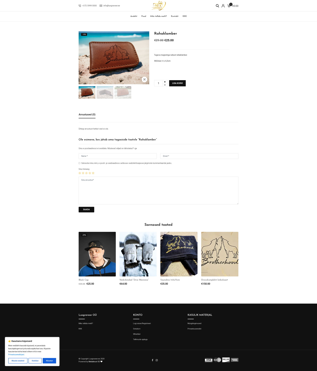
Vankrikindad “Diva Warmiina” (134, 280)
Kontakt (174, 16)
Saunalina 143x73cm (170, 280)
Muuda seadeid (18, 361)
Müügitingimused (194, 323)
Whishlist (136, 334)
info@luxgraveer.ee (111, 5)
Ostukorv (136, 329)
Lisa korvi (177, 83)
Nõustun (49, 361)
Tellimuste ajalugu (140, 339)
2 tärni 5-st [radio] (83, 173)
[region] (32, 351)
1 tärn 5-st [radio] (80, 173)
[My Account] (223, 5)
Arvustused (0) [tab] (87, 114)
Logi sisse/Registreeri (142, 323)
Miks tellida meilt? (158, 16)
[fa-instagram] (157, 360)
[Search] (217, 5)
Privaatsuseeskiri (194, 329)
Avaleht (133, 16)
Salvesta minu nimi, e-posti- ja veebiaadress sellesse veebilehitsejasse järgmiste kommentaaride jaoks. (126, 163)
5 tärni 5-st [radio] (93, 173)
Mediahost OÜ (95, 361)
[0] (228, 5)
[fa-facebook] (152, 360)
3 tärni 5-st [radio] (86, 173)
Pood (143, 16)
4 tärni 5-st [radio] (90, 173)
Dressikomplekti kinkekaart (214, 280)
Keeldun (35, 361)
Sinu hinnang (84, 169)
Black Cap (84, 280)
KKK (185, 16)
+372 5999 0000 (89, 5)
